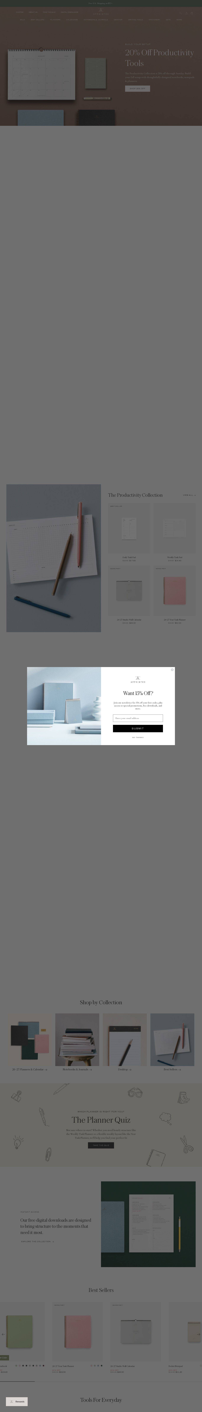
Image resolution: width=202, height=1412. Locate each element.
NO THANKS (138, 737)
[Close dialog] (172, 669)
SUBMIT (138, 728)
